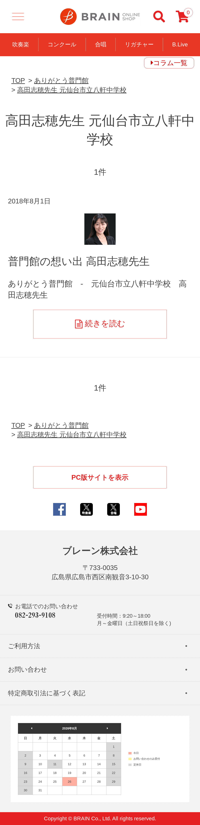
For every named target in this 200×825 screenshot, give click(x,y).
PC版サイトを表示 (99, 477)
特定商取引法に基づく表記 (46, 693)
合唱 (100, 44)
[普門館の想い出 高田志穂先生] (100, 229)
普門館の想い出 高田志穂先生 (79, 261)
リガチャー (139, 44)
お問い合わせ (27, 669)
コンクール (62, 44)
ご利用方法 (24, 646)
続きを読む (105, 323)
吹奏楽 (20, 44)
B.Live (180, 44)
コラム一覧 (170, 63)
